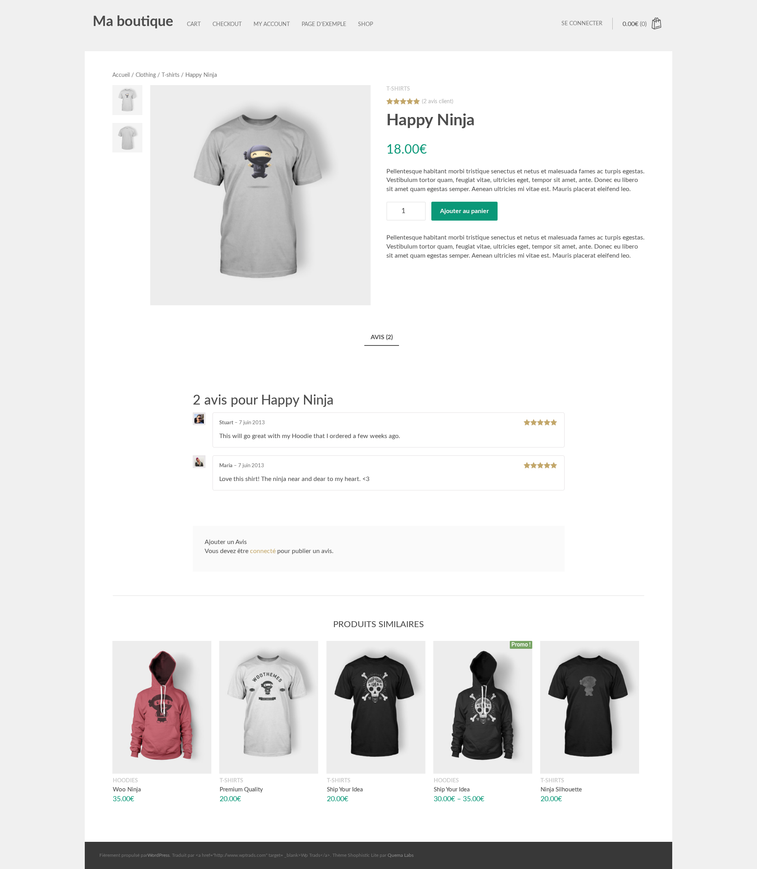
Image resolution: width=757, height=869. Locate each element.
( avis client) (437, 101)
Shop (365, 24)
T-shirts (170, 75)
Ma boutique (133, 22)
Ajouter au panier (464, 211)
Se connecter (581, 23)
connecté (263, 551)
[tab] (381, 338)
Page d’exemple (324, 24)
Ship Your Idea (345, 790)
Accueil (121, 75)
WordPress (158, 855)
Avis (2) (382, 337)
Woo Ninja (127, 790)
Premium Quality (241, 790)
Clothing (146, 75)
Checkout (227, 24)
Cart (194, 24)
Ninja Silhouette (561, 790)
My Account (272, 24)
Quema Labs (401, 855)
